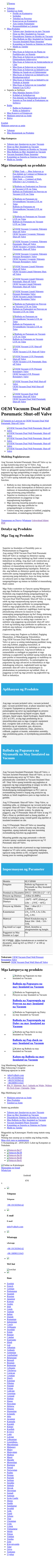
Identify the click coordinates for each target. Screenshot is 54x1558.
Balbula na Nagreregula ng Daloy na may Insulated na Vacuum (29, 1023)
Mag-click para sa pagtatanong (15, 1140)
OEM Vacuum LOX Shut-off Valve (29, 351)
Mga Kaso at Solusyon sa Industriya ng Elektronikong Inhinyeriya (30, 58)
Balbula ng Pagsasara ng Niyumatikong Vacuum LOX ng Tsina (27, 209)
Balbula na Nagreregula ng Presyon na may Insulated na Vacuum (29, 1003)
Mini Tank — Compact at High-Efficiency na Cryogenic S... (27, 180)
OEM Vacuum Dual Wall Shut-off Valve (29, 962)
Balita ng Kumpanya (22, 108)
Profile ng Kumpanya (22, 13)
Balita (9, 105)
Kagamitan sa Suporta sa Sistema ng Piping (32, 44)
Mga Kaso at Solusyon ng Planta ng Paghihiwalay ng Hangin (29, 53)
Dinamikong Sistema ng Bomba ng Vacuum (33, 36)
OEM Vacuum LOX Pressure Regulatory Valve (26, 375)
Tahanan (11, 8)
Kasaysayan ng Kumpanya (25, 21)
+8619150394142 (15, 1080)
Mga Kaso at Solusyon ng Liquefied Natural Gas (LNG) (29, 86)
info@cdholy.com (15, 1075)
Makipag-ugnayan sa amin (13, 125)
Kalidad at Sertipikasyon (24, 95)
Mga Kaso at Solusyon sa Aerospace (29, 67)
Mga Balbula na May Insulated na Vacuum (32, 39)
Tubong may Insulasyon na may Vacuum (31, 31)
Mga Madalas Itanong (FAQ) (26, 92)
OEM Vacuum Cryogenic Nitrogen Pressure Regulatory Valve (29, 260)
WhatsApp (6, 1170)
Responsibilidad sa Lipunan (25, 26)
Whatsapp (26, 520)
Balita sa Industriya (21, 110)
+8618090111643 (15, 1083)
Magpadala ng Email (10, 1168)
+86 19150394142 (15, 1078)
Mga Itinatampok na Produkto (20, 133)
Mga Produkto (13, 29)
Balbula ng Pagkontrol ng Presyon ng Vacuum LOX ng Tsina (30, 192)
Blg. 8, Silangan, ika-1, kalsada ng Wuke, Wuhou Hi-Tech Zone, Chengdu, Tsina (29, 1086)
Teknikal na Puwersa (22, 18)
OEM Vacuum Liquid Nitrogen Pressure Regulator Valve (27, 297)
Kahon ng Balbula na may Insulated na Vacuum (28, 1058)
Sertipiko (17, 16)
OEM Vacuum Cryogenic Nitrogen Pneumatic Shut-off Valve (29, 247)
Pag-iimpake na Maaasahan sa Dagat (29, 98)
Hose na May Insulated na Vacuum (28, 34)
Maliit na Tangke (20, 46)
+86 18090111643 (15, 1253)
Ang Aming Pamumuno (23, 23)
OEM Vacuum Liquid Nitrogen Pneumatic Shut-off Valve (27, 285)
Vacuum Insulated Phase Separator (28, 41)
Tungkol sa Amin (15, 11)
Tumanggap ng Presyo (11, 520)
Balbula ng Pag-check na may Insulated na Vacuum (28, 1042)
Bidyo (10, 118)
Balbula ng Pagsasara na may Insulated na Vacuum (28, 985)
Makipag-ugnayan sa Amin (19, 115)
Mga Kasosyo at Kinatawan (19, 113)
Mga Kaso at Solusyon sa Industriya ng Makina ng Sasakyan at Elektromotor (30, 70)
